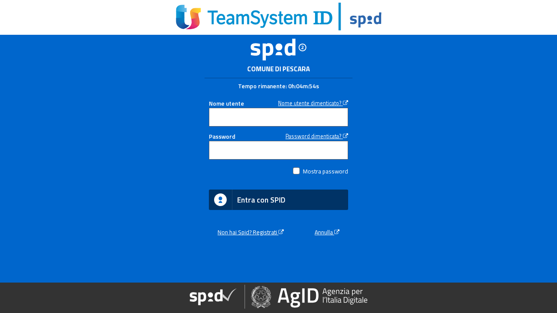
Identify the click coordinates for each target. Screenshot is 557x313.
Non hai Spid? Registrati (248, 232)
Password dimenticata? (314, 136)
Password (222, 136)
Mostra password (325, 171)
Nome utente (226, 103)
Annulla (324, 232)
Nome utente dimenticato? (310, 103)
